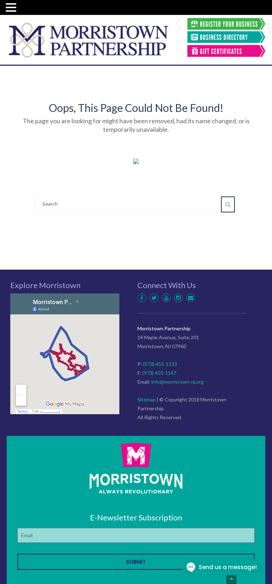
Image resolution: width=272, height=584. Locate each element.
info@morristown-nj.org (177, 382)
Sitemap (146, 399)
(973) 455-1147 (159, 373)
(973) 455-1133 (160, 364)
